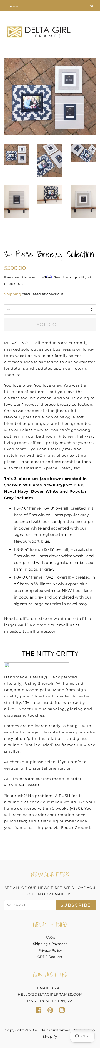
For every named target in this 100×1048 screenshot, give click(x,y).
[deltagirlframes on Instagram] (62, 1011)
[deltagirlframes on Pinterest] (50, 1011)
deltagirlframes (55, 1030)
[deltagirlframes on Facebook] (38, 1011)
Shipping (12, 294)
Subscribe (76, 905)
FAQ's (50, 937)
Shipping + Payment (50, 944)
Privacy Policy (50, 950)
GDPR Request (50, 957)
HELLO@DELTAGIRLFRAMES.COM (50, 994)
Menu (13, 6)
